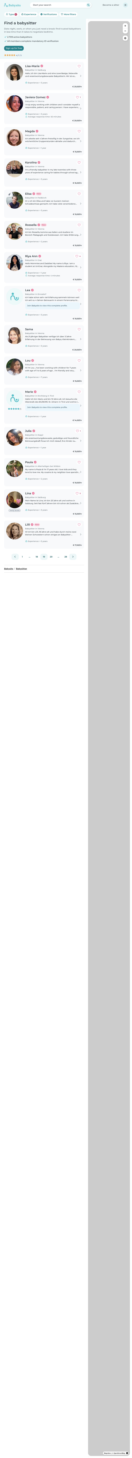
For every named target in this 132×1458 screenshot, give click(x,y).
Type (12, 14)
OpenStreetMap (119, 1453)
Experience (30, 14)
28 (65, 557)
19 (44, 557)
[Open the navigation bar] (125, 5)
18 (37, 557)
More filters (69, 14)
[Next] (72, 557)
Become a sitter (111, 5)
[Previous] (15, 557)
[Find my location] (125, 38)
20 (51, 557)
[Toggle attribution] (127, 1453)
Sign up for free (14, 48)
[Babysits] (12, 5)
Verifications (50, 14)
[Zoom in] (125, 25)
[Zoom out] (125, 30)
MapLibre (107, 1453)
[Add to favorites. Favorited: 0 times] (79, 66)
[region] (109, 738)
